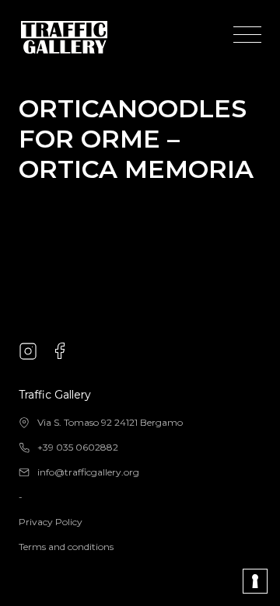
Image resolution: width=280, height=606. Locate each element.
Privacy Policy (50, 522)
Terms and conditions (66, 546)
